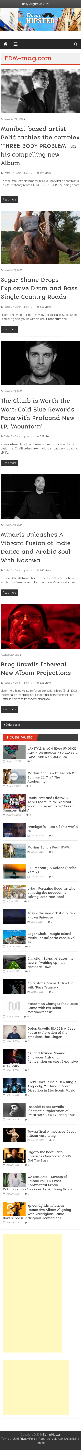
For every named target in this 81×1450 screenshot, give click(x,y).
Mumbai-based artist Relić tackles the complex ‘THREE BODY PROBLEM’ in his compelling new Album (40, 146)
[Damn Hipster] (40, 19)
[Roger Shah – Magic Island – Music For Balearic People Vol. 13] (14, 936)
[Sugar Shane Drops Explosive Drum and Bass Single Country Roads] (40, 237)
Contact (40, 1442)
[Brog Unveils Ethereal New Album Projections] (40, 626)
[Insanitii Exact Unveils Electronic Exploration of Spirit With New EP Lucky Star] (14, 1109)
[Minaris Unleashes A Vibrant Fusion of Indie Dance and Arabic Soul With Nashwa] (40, 496)
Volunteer (58, 1438)
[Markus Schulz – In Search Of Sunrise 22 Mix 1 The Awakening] (14, 776)
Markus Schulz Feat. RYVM (49, 847)
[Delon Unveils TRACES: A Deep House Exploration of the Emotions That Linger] (14, 1031)
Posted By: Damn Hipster (16, 173)
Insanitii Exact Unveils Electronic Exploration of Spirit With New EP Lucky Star (51, 1111)
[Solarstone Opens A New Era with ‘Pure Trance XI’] (14, 986)
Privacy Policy (28, 1438)
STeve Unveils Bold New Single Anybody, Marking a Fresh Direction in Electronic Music (52, 1086)
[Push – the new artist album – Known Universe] (14, 916)
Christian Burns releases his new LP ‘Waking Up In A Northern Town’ (50, 963)
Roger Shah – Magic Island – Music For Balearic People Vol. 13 (52, 938)
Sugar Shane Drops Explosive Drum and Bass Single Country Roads (39, 288)
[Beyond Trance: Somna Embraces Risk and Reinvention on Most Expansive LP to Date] (14, 1056)
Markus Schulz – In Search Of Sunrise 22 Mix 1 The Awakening (52, 777)
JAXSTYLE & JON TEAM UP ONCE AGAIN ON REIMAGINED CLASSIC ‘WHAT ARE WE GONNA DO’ (53, 753)
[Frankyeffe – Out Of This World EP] (14, 829)
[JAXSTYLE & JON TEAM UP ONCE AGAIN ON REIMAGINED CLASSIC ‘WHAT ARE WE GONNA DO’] (14, 751)
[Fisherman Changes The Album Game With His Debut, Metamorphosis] (14, 1006)
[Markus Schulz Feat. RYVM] (14, 850)
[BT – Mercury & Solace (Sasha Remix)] (14, 871)
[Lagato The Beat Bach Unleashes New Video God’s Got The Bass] (14, 1155)
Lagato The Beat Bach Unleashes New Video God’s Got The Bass (49, 1156)
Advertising (72, 1438)
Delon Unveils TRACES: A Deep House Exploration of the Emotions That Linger (51, 1033)
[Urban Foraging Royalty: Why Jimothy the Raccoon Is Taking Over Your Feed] (14, 891)
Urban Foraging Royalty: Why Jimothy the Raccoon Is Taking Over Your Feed (51, 893)
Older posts (13, 724)
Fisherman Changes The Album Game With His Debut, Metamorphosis (53, 1008)
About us (44, 1438)
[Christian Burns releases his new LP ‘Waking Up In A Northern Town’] (14, 961)
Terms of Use (9, 1438)
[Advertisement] (32, 1293)
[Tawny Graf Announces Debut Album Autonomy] (14, 1134)
